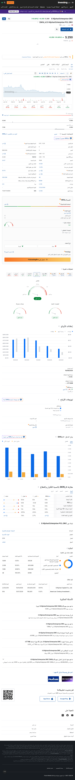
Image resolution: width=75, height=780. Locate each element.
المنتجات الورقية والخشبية (8, 531)
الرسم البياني (65, 64)
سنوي (71, 441)
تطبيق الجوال (70, 728)
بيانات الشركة (64, 69)
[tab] (69, 274)
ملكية (58, 69)
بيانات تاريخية (52, 69)
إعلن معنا (34, 728)
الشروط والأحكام (69, 768)
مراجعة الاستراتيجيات (26, 57)
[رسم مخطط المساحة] (67, 73)
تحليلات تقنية (68, 269)
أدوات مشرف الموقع (69, 736)
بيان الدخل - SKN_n (65, 437)
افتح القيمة (6, 115)
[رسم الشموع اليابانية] (71, 73)
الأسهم (71, 7)
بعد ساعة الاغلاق (13, 7)
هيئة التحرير (33, 736)
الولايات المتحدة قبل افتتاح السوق (29, 7)
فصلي (66, 441)
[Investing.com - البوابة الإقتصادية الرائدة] (64, 2)
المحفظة (72, 732)
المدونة (72, 725)
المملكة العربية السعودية (53, 7)
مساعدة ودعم (33, 732)
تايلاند (3, 542)
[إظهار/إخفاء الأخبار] (35, 73)
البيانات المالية (55, 64)
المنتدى (43, 64)
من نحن (34, 725)
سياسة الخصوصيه (59, 768)
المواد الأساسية (5, 534)
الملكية (70, 548)
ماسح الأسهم (64, 7)
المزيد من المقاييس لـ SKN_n (9, 134)
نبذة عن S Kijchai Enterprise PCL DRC (57, 523)
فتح (46, 515)
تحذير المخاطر (50, 768)
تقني (48, 64)
